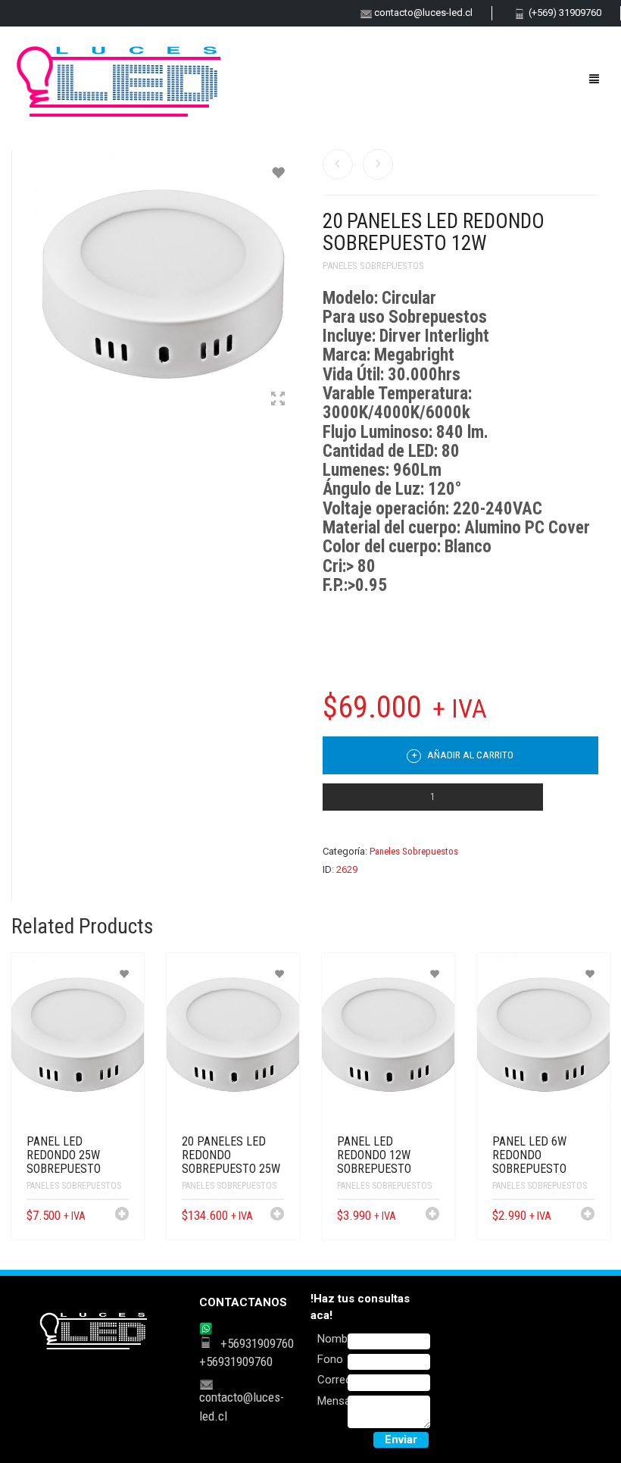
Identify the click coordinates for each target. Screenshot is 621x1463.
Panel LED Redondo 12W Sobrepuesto (374, 1154)
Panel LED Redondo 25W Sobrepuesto (64, 1154)
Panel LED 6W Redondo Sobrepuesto (529, 1154)
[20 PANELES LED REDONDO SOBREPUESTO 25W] (338, 164)
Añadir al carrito (469, 755)
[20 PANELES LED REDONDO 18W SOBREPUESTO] (378, 164)
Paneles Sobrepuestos (373, 265)
